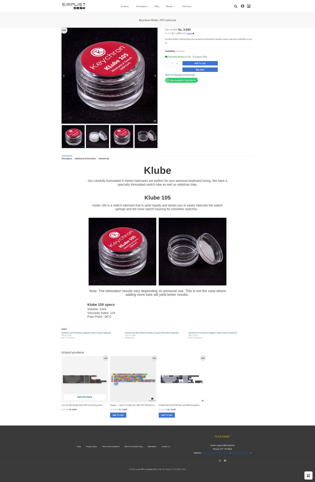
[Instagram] (220, 460)
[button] (174, 6)
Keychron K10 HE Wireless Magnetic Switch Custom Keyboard (86, 333)
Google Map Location (241, 452)
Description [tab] (67, 158)
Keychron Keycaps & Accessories (180, 74)
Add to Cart (200, 63)
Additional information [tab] (85, 158)
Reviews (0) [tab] (104, 158)
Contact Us (165, 446)
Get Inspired (141, 6)
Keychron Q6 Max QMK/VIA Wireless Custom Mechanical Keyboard (151, 333)
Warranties (152, 446)
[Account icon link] (242, 6)
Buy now (200, 69)
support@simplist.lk (225, 445)
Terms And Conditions (110, 446)
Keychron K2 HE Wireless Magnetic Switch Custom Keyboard (212, 333)
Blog (157, 6)
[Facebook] (225, 460)
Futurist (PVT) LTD (153, 469)
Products (125, 6)
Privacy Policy (91, 446)
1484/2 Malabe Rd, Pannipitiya (216, 452)
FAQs (79, 446)
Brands (169, 6)
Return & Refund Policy (133, 446)
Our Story (187, 6)
